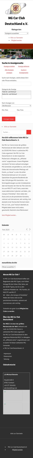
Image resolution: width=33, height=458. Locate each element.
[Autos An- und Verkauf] (16, 94)
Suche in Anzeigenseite (23, 71)
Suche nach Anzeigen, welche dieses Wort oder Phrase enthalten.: (15, 79)
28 (20, 256)
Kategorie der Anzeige (9, 89)
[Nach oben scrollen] (30, 455)
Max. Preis (20, 110)
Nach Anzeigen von (8, 103)
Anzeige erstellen (9, 66)
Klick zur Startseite (16, 38)
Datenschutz (8, 356)
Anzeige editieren (23, 66)
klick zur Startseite (10, 127)
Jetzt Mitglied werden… (9, 215)
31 (20, 239)
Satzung (6, 359)
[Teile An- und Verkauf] (16, 92)
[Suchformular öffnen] (30, 46)
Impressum (7, 353)
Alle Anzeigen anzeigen (9, 71)
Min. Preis (5, 110)
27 (16, 256)
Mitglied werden (16, 40)
